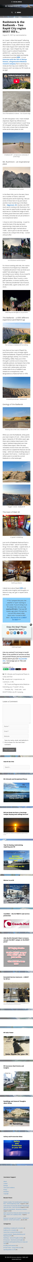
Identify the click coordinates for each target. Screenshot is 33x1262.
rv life (12, 682)
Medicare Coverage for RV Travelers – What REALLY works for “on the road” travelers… (16, 1219)
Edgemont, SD (12, 205)
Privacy (5, 1189)
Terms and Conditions (9, 1187)
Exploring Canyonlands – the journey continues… (16, 1209)
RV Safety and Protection (10, 1245)
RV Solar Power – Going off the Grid (12, 1247)
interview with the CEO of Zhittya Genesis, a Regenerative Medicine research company (15, 62)
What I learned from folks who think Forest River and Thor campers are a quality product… (16, 1213)
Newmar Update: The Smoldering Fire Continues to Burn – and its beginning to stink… (16, 1202)
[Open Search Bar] (12, 12)
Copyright (6, 1193)
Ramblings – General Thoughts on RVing (13, 1238)
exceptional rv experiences (13, 679)
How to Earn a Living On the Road (12, 1232)
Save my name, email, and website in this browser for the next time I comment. (16, 742)
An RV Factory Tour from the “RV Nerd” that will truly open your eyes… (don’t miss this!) (16, 1206)
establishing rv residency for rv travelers (13, 1228)
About (5, 1181)
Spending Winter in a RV (9, 1249)
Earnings (6, 1185)
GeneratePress (16, 1259)
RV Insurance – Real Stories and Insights (13, 1240)
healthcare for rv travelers (10, 1230)
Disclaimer (6, 1191)
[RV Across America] (16, 6)
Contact (5, 1183)
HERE (18, 57)
